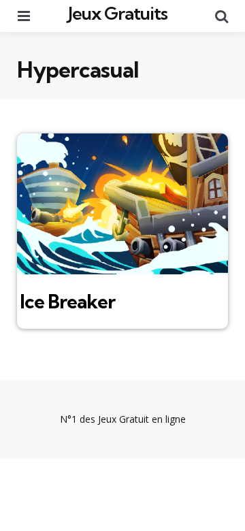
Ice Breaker (67, 301)
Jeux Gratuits (117, 13)
